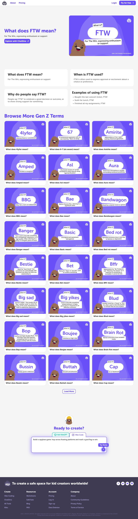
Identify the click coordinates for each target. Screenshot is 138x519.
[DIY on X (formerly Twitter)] (123, 483)
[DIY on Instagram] (132, 483)
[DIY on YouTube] (127, 483)
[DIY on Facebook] (118, 483)
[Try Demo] (103, 449)
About (13, 3)
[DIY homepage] (4, 3)
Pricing (22, 3)
